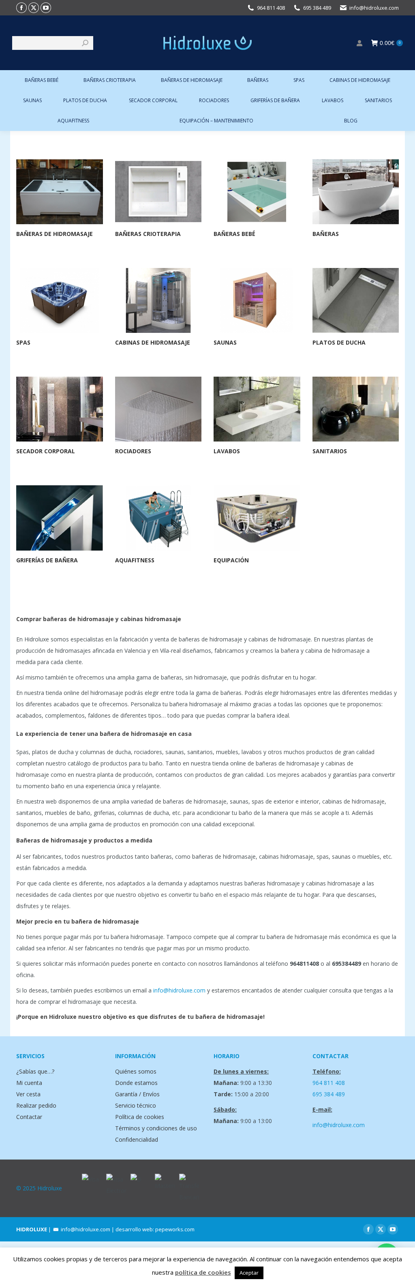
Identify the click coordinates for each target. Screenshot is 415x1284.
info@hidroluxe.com (374, 7)
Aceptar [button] (249, 1272)
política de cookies (203, 1272)
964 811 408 (271, 7)
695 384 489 (317, 7)
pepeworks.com (175, 1229)
